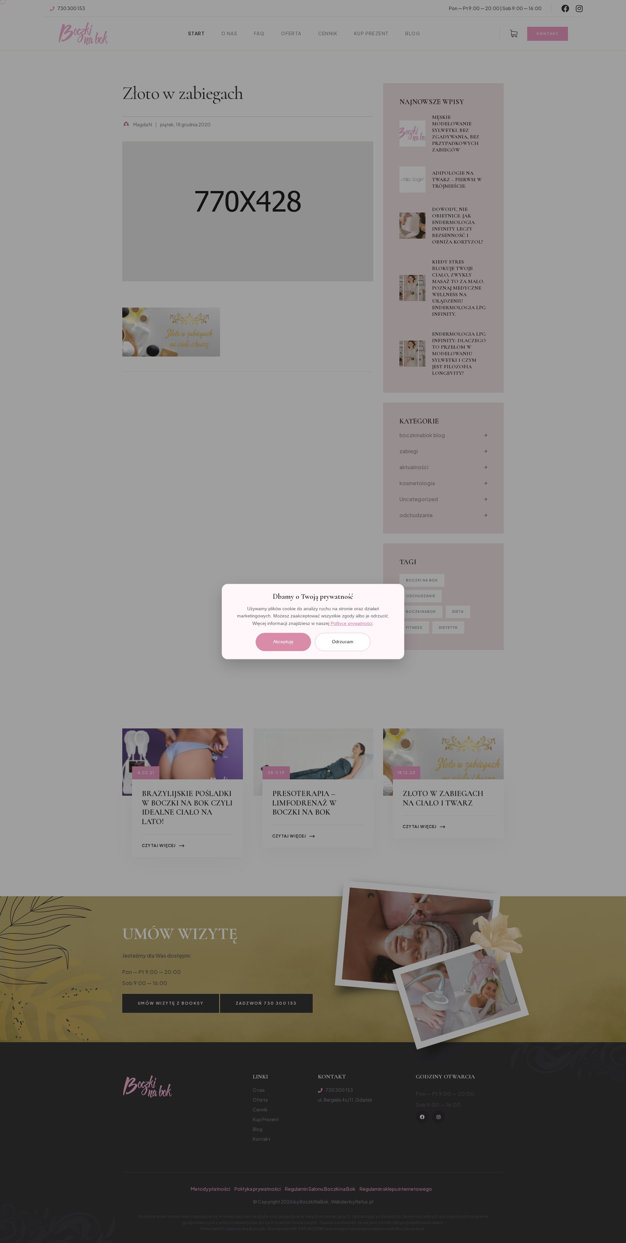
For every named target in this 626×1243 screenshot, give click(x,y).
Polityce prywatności (351, 623)
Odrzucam (342, 642)
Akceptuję (283, 642)
